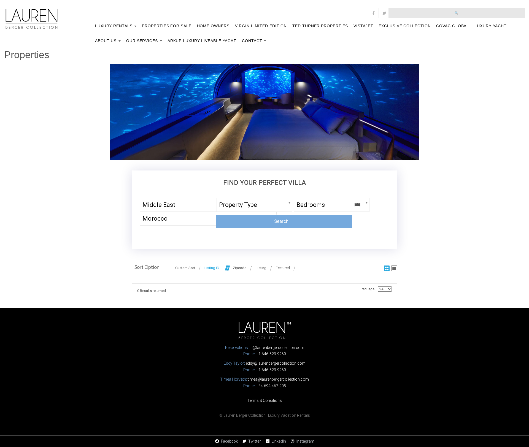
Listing (261, 268)
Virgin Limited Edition (261, 26)
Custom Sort (185, 268)
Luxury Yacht (490, 26)
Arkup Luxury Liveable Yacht (202, 41)
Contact (252, 41)
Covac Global (452, 26)
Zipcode (239, 268)
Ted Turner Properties (320, 26)
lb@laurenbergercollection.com (277, 347)
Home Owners (213, 26)
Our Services (142, 41)
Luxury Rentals (114, 26)
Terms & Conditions (264, 400)
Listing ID (211, 268)
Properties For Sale (166, 26)
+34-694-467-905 (271, 386)
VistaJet (363, 26)
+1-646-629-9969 (271, 354)
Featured (283, 268)
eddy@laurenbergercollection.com (276, 363)
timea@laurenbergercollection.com (278, 379)
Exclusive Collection (405, 26)
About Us (106, 41)
